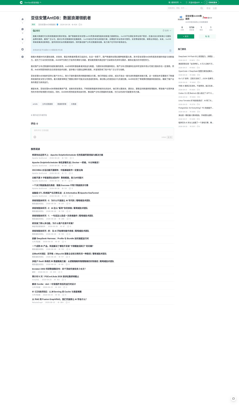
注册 (215, 8)
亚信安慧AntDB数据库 (193, 17)
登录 (208, 8)
